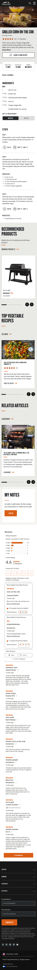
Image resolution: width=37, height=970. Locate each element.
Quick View (18, 283)
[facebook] (6, 944)
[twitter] (3, 944)
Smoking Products (8, 249)
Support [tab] (4, 869)
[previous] (27, 304)
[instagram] (10, 944)
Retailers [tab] (4, 891)
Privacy (12, 938)
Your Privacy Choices (11, 966)
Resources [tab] (5, 884)
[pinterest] (13, 944)
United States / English (12, 954)
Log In (11, 513)
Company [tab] (4, 877)
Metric (26, 118)
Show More (6, 50)
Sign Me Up (9, 922)
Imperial (10, 118)
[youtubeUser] (17, 944)
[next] (32, 304)
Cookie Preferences (8, 964)
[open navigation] (34, 3)
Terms (6, 938)
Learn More (6, 419)
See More (5, 334)
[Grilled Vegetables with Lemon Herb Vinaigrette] (19, 364)
